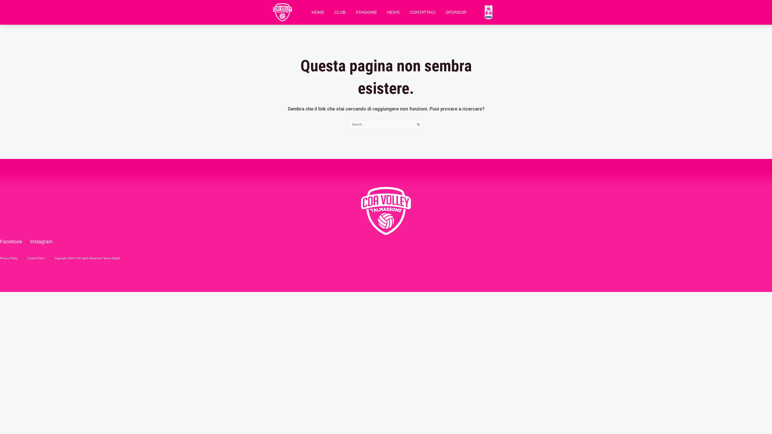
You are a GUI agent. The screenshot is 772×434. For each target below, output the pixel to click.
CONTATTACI (422, 12)
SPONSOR (456, 12)
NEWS (393, 12)
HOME (318, 12)
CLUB (340, 12)
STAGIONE (366, 12)
